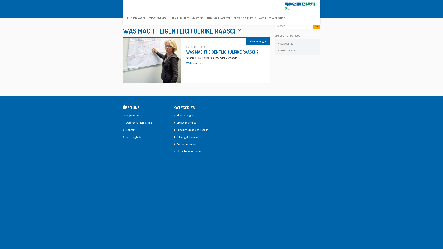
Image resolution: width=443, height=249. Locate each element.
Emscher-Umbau (158, 18)
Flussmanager (136, 18)
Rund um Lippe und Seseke (187, 18)
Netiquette (286, 44)
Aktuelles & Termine (272, 18)
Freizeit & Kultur (245, 18)
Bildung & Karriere (218, 18)
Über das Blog (288, 50)
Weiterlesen (193, 63)
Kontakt (130, 129)
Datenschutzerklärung (139, 122)
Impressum (132, 115)
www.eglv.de (133, 137)
